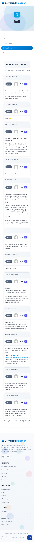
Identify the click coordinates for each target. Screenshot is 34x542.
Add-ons (4, 473)
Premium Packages (7, 470)
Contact (3, 515)
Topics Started (8, 43)
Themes (3, 476)
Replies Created (8, 48)
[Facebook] (3, 456)
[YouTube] (8, 456)
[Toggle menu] (31, 3)
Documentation (5, 489)
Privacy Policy (5, 524)
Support (3, 495)
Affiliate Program (6, 518)
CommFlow (23, 538)
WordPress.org (5, 502)
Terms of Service (6, 521)
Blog (2, 492)
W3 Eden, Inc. (4, 538)
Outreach (14, 538)
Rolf (21, 84)
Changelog (4, 499)
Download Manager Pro (8, 466)
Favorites (6, 53)
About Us (4, 511)
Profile (5, 38)
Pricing (3, 480)
